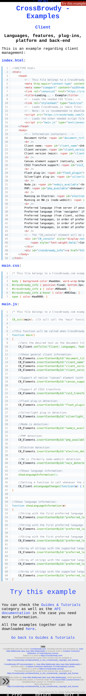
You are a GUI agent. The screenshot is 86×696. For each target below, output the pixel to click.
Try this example (43, 592)
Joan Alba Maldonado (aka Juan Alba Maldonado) (44, 650)
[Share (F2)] (4, 681)
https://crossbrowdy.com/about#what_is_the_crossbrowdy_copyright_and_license (42, 660)
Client (43, 27)
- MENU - (43, 1)
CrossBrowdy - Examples (43, 12)
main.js (9, 304)
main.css (10, 266)
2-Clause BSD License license (66, 680)
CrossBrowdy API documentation (18, 664)
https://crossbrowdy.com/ (51, 655)
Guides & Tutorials (61, 605)
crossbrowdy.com (38, 649)
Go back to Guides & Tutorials (43, 638)
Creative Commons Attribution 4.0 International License (53, 652)
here (30, 629)
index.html (13, 61)
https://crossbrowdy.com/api (51, 669)
